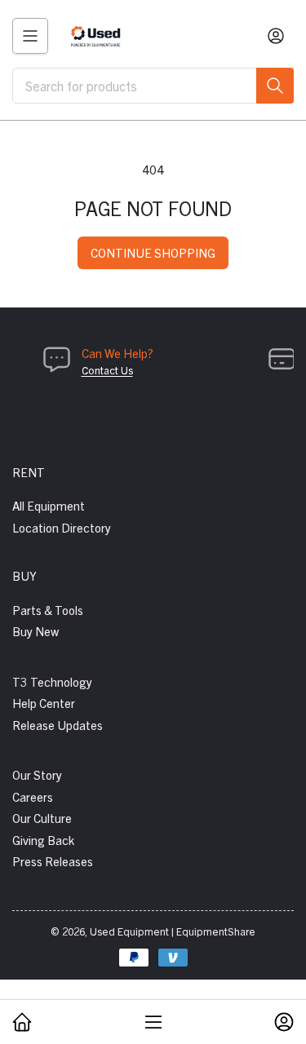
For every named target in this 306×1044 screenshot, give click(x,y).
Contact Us (107, 370)
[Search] (275, 86)
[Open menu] (30, 36)
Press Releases (52, 861)
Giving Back (43, 839)
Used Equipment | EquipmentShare (172, 931)
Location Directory (61, 527)
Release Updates (57, 724)
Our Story (37, 774)
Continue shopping (153, 252)
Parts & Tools (47, 609)
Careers (32, 796)
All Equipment (48, 505)
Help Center (43, 702)
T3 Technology (52, 681)
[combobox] (153, 86)
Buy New (35, 631)
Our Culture (42, 817)
